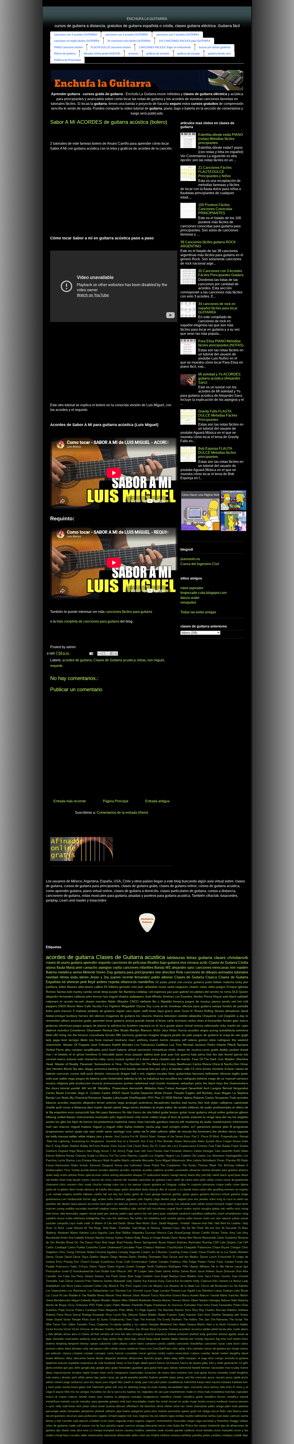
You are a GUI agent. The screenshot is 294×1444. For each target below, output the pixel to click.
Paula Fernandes (221, 1305)
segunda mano (125, 1420)
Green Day (104, 972)
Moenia (156, 1300)
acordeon (184, 1329)
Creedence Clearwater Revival (91, 1030)
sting (245, 1213)
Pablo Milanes (122, 1305)
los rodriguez (187, 1078)
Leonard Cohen (92, 1286)
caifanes (79, 996)
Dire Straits (121, 1030)
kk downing (131, 1387)
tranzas (63, 1136)
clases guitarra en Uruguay (159, 1184)
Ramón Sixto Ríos (186, 1310)
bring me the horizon (73, 1035)
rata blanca (234, 1411)
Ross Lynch (113, 1314)
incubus (77, 1372)
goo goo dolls (71, 1367)
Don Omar (241, 1064)
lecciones (93, 1203)
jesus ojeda (233, 1377)
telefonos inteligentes (87, 1218)
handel (196, 1367)
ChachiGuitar (175, 1247)
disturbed (135, 1189)
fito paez (102, 1112)
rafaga (206, 1411)
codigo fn (184, 1184)
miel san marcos (57, 1126)
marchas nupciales (236, 1391)
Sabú (181, 1314)
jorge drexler (161, 1199)
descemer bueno (84, 1358)
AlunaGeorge (183, 1232)
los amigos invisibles (89, 1391)
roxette (189, 1416)
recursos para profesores (82, 1416)
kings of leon (168, 1117)
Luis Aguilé (188, 1290)
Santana (242, 1044)
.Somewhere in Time (107, 1064)
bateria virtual (126, 1049)
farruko (110, 1035)
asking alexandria (121, 1175)
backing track (117, 1069)
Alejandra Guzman (144, 1232)
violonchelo (53, 1044)
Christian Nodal (84, 1252)
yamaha (197, 1435)
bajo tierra (124, 1338)
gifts (245, 1363)
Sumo (104, 1319)
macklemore (177, 1391)
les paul (119, 1203)
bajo (163, 962)
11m (217, 1228)
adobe (206, 1329)
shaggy (233, 1420)
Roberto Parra (54, 1314)
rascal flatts (218, 1411)
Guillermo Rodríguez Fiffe (171, 1266)
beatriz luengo (170, 1175)
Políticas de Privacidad (67, 60)
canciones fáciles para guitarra (128, 612)
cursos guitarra (193, 982)
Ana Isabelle (76, 1237)
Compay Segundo (129, 1252)
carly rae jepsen (92, 1348)
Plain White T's (128, 1310)
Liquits (137, 1286)
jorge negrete (178, 1199)
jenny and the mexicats (192, 1377)
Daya (85, 1256)
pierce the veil (143, 1213)
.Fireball (185, 1223)
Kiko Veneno (220, 1281)
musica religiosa (57, 1083)
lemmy (214, 1387)
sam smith (96, 1131)
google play (88, 1367)
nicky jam (241, 982)
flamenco (115, 1112)
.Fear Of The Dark (203, 1059)
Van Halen (179, 1324)
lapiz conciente (193, 1387)
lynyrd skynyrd (215, 1203)
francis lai (163, 1363)
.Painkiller (124, 1228)
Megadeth (128, 1006)
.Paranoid (85, 1064)
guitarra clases (212, 957)
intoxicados (136, 1372)
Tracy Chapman (98, 1324)
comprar (77, 1353)
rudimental (200, 1416)
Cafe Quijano (228, 1242)
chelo (172, 1049)
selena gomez (198, 1040)
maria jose (95, 1396)
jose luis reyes (93, 1382)
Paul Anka (203, 1305)
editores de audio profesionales (209, 1107)
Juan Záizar (65, 1281)
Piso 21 (160, 1097)
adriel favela (218, 1329)
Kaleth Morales (122, 1044)
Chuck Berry (141, 1146)
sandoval (184, 1213)
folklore (113, 986)
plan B (227, 1126)
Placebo (231, 1160)
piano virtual (184, 1025)
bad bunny (189, 1102)
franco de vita (142, 1112)
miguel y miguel (104, 1126)
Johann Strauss (94, 1276)
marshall (93, 1208)
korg (219, 1199)
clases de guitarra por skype (221, 1348)
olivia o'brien (164, 1406)
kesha (66, 1387)
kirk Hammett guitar (99, 1387)
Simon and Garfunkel (128, 1165)
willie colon (138, 1435)
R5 (238, 1160)
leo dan (218, 1054)
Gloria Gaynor (116, 1266)
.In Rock (58, 1228)
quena (185, 1411)
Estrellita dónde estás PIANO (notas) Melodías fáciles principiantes (220, 139)
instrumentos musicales (93, 1117)
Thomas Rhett (207, 1165)
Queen (243, 991)
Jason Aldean (205, 1271)
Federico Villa (178, 1261)
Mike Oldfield (130, 1300)
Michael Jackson (194, 1044)
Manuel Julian (131, 1295)
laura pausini (79, 1203)
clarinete (197, 1348)
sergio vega (194, 1420)
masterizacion (222, 1121)
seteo (137, 1131)
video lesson (194, 1218)
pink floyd (87, 982)
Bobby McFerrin (90, 1146)
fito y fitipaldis (162, 1001)
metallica (65, 972)
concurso (62, 1073)
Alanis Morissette (186, 1141)
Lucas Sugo (151, 1290)
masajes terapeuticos (145, 1396)
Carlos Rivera (202, 1064)
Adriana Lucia (88, 1232)
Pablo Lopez (104, 1305)
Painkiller (137, 1305)
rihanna (158, 1016)
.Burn (153, 1223)
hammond (185, 1367)
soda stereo (79, 977)
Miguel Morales (101, 1300)
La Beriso (235, 1281)
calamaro (52, 1001)
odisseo (120, 1406)
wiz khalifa (152, 1435)
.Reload (243, 1136)
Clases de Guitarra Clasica (195, 977)
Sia (75, 1069)
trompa (98, 1430)
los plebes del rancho (204, 991)
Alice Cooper (223, 1141)
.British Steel (147, 1136)
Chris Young (66, 1252)
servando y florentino (215, 1420)
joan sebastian (148, 986)
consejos (100, 1353)
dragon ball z (130, 1073)
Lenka (78, 1286)
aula (93, 1338)
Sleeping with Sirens (235, 1314)
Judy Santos (134, 1281)
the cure (106, 1218)
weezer (226, 1218)
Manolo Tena (113, 1295)
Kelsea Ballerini (55, 1155)
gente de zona (141, 1194)
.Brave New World (138, 1223)
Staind (58, 1319)
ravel (245, 1411)
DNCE (116, 1093)
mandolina (217, 1391)
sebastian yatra (191, 1083)
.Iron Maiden (226, 1059)
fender (227, 1020)
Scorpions (222, 1097)
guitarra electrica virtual (215, 1194)
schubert (94, 1420)
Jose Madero (188, 1276)
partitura (51, 986)
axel (225, 996)
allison (65, 1020)
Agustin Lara (106, 1232)
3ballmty (51, 1232)
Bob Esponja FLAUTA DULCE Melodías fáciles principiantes (217, 453)
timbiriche (214, 1425)
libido (84, 1040)
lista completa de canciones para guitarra (88, 621)
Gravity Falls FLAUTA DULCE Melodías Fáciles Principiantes (217, 415)
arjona (51, 967)
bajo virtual (138, 1338)
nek (223, 1208)
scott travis (108, 1420)
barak (157, 1338)
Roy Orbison (130, 1314)
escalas (162, 1073)
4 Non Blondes (164, 1141)
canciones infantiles (138, 967)
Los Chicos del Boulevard (211, 1286)
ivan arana (52, 1377)
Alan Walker (123, 1232)
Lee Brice (67, 1286)
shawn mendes (96, 1001)
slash (221, 1213)
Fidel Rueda (222, 1146)
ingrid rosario (91, 1372)
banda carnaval (137, 1069)
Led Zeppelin (227, 1016)
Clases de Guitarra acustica (114, 660)
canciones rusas (214, 1343)
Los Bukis (62, 1097)
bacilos (176, 1102)
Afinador (122, 1001)
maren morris (158, 1040)
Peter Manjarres (108, 1310)
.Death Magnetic (168, 1223)
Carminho (92, 1247)
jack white (78, 1377)
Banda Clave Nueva (174, 1237)
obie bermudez (69, 1213)
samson (235, 1416)
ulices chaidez (160, 1059)
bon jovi (154, 1069)
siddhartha (210, 1213)
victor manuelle (223, 1430)
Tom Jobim (68, 1324)
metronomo (240, 1121)
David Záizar (73, 1256)
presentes (174, 1411)
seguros (140, 1420)
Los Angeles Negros (161, 1155)
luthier (201, 1203)
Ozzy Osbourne (78, 1305)
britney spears (89, 1343)
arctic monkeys (171, 1006)
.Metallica (103, 1088)
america (243, 1170)
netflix (230, 1208)
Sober (49, 1319)
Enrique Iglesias (237, 986)
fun (121, 1194)
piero (156, 1213)
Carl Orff (242, 1242)
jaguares (131, 1199)
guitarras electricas (59, 1025)
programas (240, 1126)
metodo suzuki (69, 1401)
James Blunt (189, 1271)
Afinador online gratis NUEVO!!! (102, 53)
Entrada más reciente (69, 801)
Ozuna (140, 1006)
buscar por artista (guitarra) (215, 47)
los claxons (144, 1016)
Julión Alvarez (67, 986)
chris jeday (178, 1348)
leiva (206, 1387)
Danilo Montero (238, 1252)
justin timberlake (112, 1078)
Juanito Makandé (114, 1281)
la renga (208, 1117)
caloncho (105, 1343)
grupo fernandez (121, 1367)
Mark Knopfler (112, 1160)
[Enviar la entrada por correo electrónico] (91, 653)
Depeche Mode (151, 1093)
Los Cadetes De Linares (190, 1155)
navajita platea (210, 1208)
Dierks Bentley (138, 1256)
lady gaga (53, 1040)
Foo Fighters (111, 1006)
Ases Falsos (165, 1088)
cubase (195, 1353)
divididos (146, 1107)
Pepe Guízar (66, 1310)
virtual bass (62, 1435)
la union (238, 1199)
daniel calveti (112, 1107)
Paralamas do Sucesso (168, 1305)
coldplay (141, 991)
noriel (101, 1406)
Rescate (221, 1310)
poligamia (137, 1411)
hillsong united (56, 1117)
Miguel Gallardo (81, 1300)
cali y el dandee (172, 1069)
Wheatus (129, 1329)
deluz (69, 1358)
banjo (149, 1338)
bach (112, 1049)
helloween (212, 1073)
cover (236, 1184)
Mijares (116, 1300)
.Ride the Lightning (58, 1141)
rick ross (132, 1416)
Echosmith (224, 1256)
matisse (81, 1011)
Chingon (236, 1247)
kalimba (129, 1078)
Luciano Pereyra (170, 1290)
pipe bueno (123, 1411)
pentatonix (87, 1411)
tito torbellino (152, 1218)
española (73, 1363)
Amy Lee (235, 1232)
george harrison (162, 1194)
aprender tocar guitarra (108, 1020)
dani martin (95, 1107)
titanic (65, 1430)
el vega (202, 1358)
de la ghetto (60, 1189)
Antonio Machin (94, 1237)
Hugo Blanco (77, 1151)
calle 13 (189, 1069)
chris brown (203, 1069)
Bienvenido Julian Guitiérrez (219, 1237)
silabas (243, 1420)
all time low (118, 1334)
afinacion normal (199, 1170)
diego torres (130, 1107)
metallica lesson (214, 1396)
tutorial (65, 1088)
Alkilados (150, 1088)
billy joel (201, 1175)
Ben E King (53, 1146)
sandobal (172, 1213)
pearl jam (102, 1213)
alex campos (73, 1049)
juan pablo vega (64, 1078)
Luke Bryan (241, 1290)
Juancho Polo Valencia (88, 1281)
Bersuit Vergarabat (235, 1088)
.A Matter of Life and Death (108, 1223)
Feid (211, 1146)
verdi (161, 1430)
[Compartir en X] (107, 653)
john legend (118, 1117)
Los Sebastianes (98, 1290)
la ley (138, 1078)
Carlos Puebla (76, 1247)
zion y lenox (104, 1136)
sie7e (145, 1131)
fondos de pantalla (235, 1006)
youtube (51, 1223)
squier (120, 1425)
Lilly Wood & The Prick (117, 1286)
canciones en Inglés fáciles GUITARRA (76, 40)
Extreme (202, 1146)
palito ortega (216, 1406)
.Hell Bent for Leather (227, 1223)
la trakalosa (151, 1078)
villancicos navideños (137, 982)
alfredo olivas (62, 1334)
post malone (159, 1411)
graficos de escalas (188, 53)
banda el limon (156, 1020)
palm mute (231, 1406)
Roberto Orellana (237, 1310)
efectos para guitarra (196, 1006)
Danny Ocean (54, 1256)
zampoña (62, 1223)
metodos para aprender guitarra (99, 1401)
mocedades (139, 1401)
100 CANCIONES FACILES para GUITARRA (184, 40)
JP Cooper (140, 1271)
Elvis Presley (64, 1261)
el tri (72, 1054)
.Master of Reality (66, 1064)
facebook (110, 1363)
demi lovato (76, 1189)
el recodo (66, 1001)
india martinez (116, 1199)
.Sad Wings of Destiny (145, 1228)
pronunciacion (113, 1083)
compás (88, 1353)
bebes (174, 1338)
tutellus (139, 1430)
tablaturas (176, 957)
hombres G (93, 1054)
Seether (216, 1314)
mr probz (183, 1401)
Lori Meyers (155, 1286)
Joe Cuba (63, 1276)
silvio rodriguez (219, 1040)
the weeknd (240, 1040)
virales (50, 1435)
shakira (123, 996)
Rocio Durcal (73, 1314)
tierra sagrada (238, 1131)
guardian (137, 1367)
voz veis (215, 1218)
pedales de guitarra (101, 1011)
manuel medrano (115, 1040)
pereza (216, 1126)
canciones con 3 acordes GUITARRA (75, 34)
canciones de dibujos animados (208, 972)
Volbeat (240, 1165)
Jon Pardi (111, 1276)
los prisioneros (103, 1121)
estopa (216, 1006)
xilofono (165, 1435)
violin (206, 1218)
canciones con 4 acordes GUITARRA (126, 34)
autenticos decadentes (154, 1102)
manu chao (136, 1121)
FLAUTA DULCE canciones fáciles (111, 47)
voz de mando (180, 1059)
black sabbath (238, 996)
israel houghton (238, 1372)
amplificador (92, 1049)
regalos (102, 1416)
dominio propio (153, 1358)
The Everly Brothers (169, 1319)
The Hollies (190, 1319)
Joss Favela (154, 1151)
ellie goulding (215, 1189)
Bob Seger (109, 1242)
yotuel (244, 1218)
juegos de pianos (94, 1025)
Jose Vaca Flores (208, 1276)
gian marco (240, 1020)
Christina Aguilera (106, 1252)
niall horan (68, 1406)
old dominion (148, 1406)
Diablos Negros (99, 1256)
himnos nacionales (212, 1367)
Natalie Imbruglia (209, 1300)
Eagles (190, 1093)
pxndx (226, 1001)
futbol (156, 1112)
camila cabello (166, 1343)
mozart (173, 1401)
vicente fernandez (136, 977)
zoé (179, 982)
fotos (171, 1073)
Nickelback (209, 1160)
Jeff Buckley (204, 1093)
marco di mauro (56, 1396)
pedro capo (126, 1213)
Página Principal (115, 801)
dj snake (158, 1107)
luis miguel (155, 660)
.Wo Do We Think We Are (197, 1228)
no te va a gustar (163, 1025)
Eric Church (81, 1261)
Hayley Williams (200, 1266)
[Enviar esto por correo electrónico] (99, 653)
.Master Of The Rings (87, 1228)
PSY (150, 1097)
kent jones (55, 1387)
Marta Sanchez (229, 1295)
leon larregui (70, 1040)
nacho (196, 1208)
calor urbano (119, 1343)
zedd (87, 1223)
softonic (162, 1131)
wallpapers (136, 996)
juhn (156, 1382)
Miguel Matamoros (174, 1160)
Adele (112, 1001)
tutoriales (241, 972)
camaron (150, 1343)
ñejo (245, 1435)
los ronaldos (150, 1203)
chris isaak (84, 1184)
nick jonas (82, 1406)
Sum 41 (95, 1319)
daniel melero (220, 1353)
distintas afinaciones (130, 1358)
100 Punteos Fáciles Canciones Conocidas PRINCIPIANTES (215, 209)
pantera (243, 1406)
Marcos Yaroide (209, 1295)
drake (167, 1358)
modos (187, 1208)
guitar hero (156, 1367)
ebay (175, 1358)
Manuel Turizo (149, 1295)
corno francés (115, 1353)
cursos (74, 1073)
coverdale (131, 1353)
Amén (64, 1237)
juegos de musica (197, 1001)
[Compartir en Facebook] (112, 653)
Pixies (221, 1160)
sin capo (242, 1025)
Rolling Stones (214, 1011)
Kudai (90, 1155)
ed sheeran (70, 982)
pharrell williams (105, 1411)
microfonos (159, 1208)
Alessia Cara (165, 1232)
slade (72, 1425)
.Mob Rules (109, 1228)
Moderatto (145, 1300)
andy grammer (209, 1334)
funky (127, 1194)
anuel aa (243, 1334)
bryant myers (81, 1179)
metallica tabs (127, 1208)
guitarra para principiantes (134, 972)
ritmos (64, 977)
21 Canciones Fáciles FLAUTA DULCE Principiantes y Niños (215, 172)
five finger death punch (141, 1363)
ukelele (183, 1016)
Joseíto (225, 1276)
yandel (75, 1088)
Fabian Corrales (159, 1261)
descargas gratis (118, 1189)
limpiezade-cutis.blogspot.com (203, 593)
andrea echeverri (178, 1334)
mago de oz (216, 1078)
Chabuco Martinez (154, 1247)
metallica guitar (193, 1396)
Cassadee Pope (132, 1247)
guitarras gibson (237, 1112)
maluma (228, 982)
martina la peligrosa (117, 1396)
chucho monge (102, 1184)
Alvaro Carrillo (201, 1232)
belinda (183, 1338)
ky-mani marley (157, 1387)
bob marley (74, 991)
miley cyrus (106, 1059)
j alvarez (65, 1377)
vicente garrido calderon (180, 1430)
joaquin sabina (143, 1054)
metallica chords (170, 1396)
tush (163, 1218)
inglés (236, 1073)
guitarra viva (176, 962)
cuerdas (205, 1353)
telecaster (151, 1425)
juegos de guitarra (205, 1035)
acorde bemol (88, 1170)
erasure (62, 1363)
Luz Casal (52, 1295)
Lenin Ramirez (129, 1155)
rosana (119, 1059)
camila (87, 991)
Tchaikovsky (117, 1319)
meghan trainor (108, 1208)
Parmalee (190, 1305)
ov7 (193, 1126)
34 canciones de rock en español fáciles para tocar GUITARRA (217, 308)
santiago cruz (122, 1131)
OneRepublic (138, 1097)
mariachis (91, 1059)
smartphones (233, 1213)
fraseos (174, 1363)
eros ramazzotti (78, 1112)
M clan (63, 1295)
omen (189, 1406)
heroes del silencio (91, 1016)
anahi (49, 1175)
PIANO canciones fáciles (68, 47)
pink (72, 1083)
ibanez (71, 1117)
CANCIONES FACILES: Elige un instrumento (165, 47)
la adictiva (114, 1025)
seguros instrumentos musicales (165, 1420)
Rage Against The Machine (156, 1310)
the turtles (136, 1218)
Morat (68, 1069)
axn (99, 1338)
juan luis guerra (179, 1054)
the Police (187, 1425)
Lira (144, 1286)
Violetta (109, 1329)
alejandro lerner (94, 1102)
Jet (114, 1151)
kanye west (204, 1382)
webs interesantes (92, 1435)
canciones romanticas (152, 1049)
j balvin (194, 986)
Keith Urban (241, 1151)
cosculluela (96, 1035)
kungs (143, 1387)
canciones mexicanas (212, 967)
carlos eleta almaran (69, 1348)
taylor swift (140, 1011)
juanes (115, 977)
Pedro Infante (216, 1044)
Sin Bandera (127, 991)
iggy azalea (99, 1199)
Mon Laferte (194, 1160)
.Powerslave (119, 1088)
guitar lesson (170, 1112)
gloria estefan (54, 1367)
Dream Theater (173, 1093)
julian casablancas (171, 1382)
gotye (186, 1194)
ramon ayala (73, 1131)
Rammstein (62, 1165)
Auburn (129, 1237)
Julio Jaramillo (224, 1151)
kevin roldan (150, 1117)
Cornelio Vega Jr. (77, 1093)
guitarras (141, 1035)
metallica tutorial (237, 1396)
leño (222, 1387)
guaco (194, 1194)
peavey (114, 1213)
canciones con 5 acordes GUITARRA (177, 34)
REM (169, 1097)
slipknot (51, 1030)
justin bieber (213, 982)
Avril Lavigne (212, 1088)
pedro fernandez (70, 1411)
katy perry (198, 1054)
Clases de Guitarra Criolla (228, 962)
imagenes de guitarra (120, 1016)
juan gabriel (181, 991)
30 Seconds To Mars (234, 1228)
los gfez (61, 1121)
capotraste (241, 1102)
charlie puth (54, 1107)
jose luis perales (198, 1199)
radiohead (141, 1083)
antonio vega (115, 1102)
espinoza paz (163, 991)
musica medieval (216, 1401)
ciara (115, 1184)
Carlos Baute (55, 1093)
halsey (174, 1367)
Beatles (153, 962)
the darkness (121, 1218)
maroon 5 (68, 1011)
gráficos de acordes (157, 53)
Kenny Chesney (76, 1155)
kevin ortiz (134, 1117)
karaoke (226, 1382)
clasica (66, 1353)
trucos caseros (124, 1430)
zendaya (227, 1435)
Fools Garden (225, 1261)
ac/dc (204, 962)
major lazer (241, 1203)
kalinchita (190, 1382)
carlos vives (196, 1020)
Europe (95, 1261)
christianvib (237, 957)
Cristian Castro (100, 1093)
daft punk (86, 1073)
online (185, 1126)
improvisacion (62, 1372)
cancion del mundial (125, 1179)
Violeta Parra (55, 1049)
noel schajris (171, 1126)
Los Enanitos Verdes (189, 996)
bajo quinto (110, 1338)
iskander (222, 1372)
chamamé (52, 1184)
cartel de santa (182, 1179)
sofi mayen (83, 1425)
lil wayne (58, 1391)
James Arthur (171, 1271)
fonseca (178, 1001)
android (193, 1334)
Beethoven (184, 1064)
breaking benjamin (67, 1343)
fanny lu (121, 1363)
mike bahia (124, 1126)
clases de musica (189, 1049)
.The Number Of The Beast (141, 1064)
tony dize (76, 1430)
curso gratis (210, 1049)
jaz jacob (121, 1377)
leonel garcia (233, 1054)
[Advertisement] (111, 195)
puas (163, 1213)
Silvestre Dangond (101, 1165)
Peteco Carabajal (86, 1310)
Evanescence (187, 1146)
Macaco (97, 1160)
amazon (149, 1334)
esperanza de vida (91, 1363)
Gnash (130, 1266)
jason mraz (123, 1054)
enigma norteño (72, 1194)
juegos (77, 1025)
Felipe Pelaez (197, 1261)
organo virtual (87, 1213)
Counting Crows (179, 1252)
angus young (209, 1030)
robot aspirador (191, 588)
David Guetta (130, 1093)
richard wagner (117, 1416)
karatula (237, 1382)
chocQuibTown (162, 1348)
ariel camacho (86, 967)
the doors (52, 1088)
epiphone (51, 1363)
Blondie (60, 1242)
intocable (108, 1054)
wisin (177, 1011)
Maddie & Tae (77, 1295)
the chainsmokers (236, 1083)
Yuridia (75, 1170)
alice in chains (80, 1334)
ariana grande (135, 1020)
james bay (92, 1377)
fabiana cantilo (92, 1194)
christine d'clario (223, 1069)
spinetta (111, 1425)
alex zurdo (233, 1329)
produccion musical (89, 1083)
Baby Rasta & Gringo (147, 1237)
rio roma (225, 991)
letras (141, 660)
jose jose (160, 1054)
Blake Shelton (70, 1146)
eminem (229, 1189)
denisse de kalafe (96, 1189)
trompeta (108, 1430)
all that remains (100, 1334)
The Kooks (189, 1165)
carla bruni (232, 1343)
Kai (145, 1281)
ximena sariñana (181, 1435)
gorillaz (177, 1194)
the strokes (220, 1131)
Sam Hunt (203, 1314)
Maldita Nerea (95, 1295)
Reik (179, 972)
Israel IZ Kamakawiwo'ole (78, 1271)
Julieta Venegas (203, 1151)
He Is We (217, 1266)
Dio (152, 1146)
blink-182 (52, 1035)
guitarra (76, 962)
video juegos (217, 986)
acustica (196, 1329)
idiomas (225, 1073)
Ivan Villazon (118, 1271)
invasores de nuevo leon (160, 1372)
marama (144, 1025)
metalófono (53, 1401)
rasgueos (181, 986)
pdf (184, 1040)
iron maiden (239, 967)
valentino (150, 1430)
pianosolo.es (190, 559)
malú (207, 1391)
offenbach (132, 1406)
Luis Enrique (83, 1160)
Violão (119, 1329)
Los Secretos (118, 1290)
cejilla (117, 967)
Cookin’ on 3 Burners (154, 1252)
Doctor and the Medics (184, 1256)
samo (108, 1131)
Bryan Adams (167, 1242)
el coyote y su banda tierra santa (185, 1189)
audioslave (153, 1175)
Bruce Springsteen (146, 1242)
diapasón (110, 1358)
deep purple (109, 991)
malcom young (55, 1208)
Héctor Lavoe (233, 1266)
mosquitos (188, 602)
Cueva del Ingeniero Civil (199, 564)
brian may (66, 1179)
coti (150, 991)
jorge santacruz (73, 1382)
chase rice (145, 1348)
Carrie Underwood (110, 1247)
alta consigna (134, 1334)
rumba (212, 1416)
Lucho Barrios (66, 1160)
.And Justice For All (126, 1136)
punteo (128, 1083)
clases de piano (58, 962)
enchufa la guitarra (236, 1358)
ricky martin (228, 1025)
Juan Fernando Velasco (178, 1151)
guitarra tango (239, 1194)
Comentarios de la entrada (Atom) (122, 812)
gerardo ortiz (128, 986)
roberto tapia (167, 1416)
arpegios (105, 967)
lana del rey (223, 1117)
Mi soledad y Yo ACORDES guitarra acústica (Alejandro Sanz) (219, 378)
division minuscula (106, 1073)
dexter (100, 1358)
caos (169, 1179)
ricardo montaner (167, 1083)
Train (232, 1097)
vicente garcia (176, 1218)
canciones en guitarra (151, 1179)
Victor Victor (71, 1329)
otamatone (200, 1406)
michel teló (144, 1208)
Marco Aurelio (190, 1295)
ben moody (196, 1338)
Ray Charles (207, 1310)
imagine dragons (159, 1035)
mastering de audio (198, 1121)
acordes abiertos (108, 1170)
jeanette (133, 1377)
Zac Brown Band (146, 1329)
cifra (189, 1348)
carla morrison (177, 1020)
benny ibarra (187, 1175)
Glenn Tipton (97, 1266)
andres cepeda (107, 982)
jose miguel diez (113, 1382)
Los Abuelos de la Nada (179, 1286)
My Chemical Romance (86, 1097)
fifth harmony (125, 1035)
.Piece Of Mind (209, 1136)
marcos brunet (77, 1396)
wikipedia (195, 1016)
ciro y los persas (130, 1184)
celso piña (199, 1179)
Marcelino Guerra (170, 1295)
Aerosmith (136, 1088)
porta (147, 1411)
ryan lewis (223, 1416)
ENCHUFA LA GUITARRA (147, 19)
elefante (145, 1001)
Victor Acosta (54, 1329)
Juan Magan (222, 1093)
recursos (133, 53)
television (170, 1016)
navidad (52, 977)
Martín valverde (131, 1160)
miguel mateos (81, 1126)
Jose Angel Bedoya (166, 1276)
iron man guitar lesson (202, 1372)
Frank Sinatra (239, 1146)
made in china (194, 1391)
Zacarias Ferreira (167, 1329)
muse (162, 986)
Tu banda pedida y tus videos (129, 1324)
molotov (138, 1126)
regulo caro (124, 1011)
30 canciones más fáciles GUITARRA (129, 40)
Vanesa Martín (196, 1324)
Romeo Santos (56, 991)
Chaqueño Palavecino (197, 1247)
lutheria (202, 1078)
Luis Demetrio (205, 1290)
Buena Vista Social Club (116, 1146)
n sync (50, 1406)
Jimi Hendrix (54, 1069)
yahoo (236, 1218)
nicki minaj (241, 1208)
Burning (207, 1242)
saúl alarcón (80, 1420)
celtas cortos (214, 1179)
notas (203, 986)
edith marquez (188, 1358)
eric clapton (148, 1073)
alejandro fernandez (59, 996)
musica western (238, 1401)
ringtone (144, 1416)
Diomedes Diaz (158, 1256)
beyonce (209, 1338)
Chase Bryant (221, 1247)
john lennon (94, 996)
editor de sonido (176, 1107)
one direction (165, 972)
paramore (203, 1126)
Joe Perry (77, 1276)
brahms (50, 1343)
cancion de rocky (101, 1179)
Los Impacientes (56, 1290)
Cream (193, 1252)
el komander (213, 1020)
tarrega (140, 1425)
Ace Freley (168, 1064)
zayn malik (76, 1223)
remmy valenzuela (206, 1025)
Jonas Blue (126, 1276)
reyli (152, 1083)
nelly (58, 1406)
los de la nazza (112, 1391)
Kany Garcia (166, 1281)
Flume (211, 1261)
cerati (96, 991)
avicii (104, 1049)
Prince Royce (213, 996)
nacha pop (153, 1126)
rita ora (154, 1416)
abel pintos (85, 986)
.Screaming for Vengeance (87, 1141)
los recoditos (168, 1078)
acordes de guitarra (77, 660)
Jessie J (106, 1151)
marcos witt (176, 1121)
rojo (85, 1131)
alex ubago (85, 1069)
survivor (130, 1425)
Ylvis (67, 1170)
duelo (145, 1189)
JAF (129, 1271)
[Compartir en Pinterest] (116, 653)
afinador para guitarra (224, 1170)
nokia (93, 1406)
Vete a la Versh (216, 1324)
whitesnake (124, 1435)
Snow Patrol (151, 1165)
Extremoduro (139, 1261)
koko (213, 1199)
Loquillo (143, 1155)
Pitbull (231, 1044)
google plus (103, 1367)
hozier (87, 1199)
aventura (242, 1030)
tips (58, 1430)
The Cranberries (170, 1165)
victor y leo (241, 1430)
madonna (120, 1121)
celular (114, 1348)
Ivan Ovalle (102, 1271)
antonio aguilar (227, 1334)
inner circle (107, 1372)
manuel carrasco (236, 1078)
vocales (75, 1435)
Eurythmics (108, 1261)
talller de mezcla (180, 1131)
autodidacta (227, 1030)
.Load (68, 1228)
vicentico (63, 1030)
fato (92, 1112)
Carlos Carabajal (56, 1247)
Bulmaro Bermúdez (189, 1242)
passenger (52, 1411)
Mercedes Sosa (152, 1160)
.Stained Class (170, 1228)
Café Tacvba (93, 1006)
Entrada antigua (157, 801)
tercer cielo (165, 1425)
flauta (61, 967)
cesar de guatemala (235, 1179)
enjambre (60, 1112)
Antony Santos (114, 1237)
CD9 (215, 1242)
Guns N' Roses (192, 1011)
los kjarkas (129, 1391)
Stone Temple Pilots (76, 1319)
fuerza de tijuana (190, 1363)
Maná (70, 967)
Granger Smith (145, 1266)
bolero (237, 1338)
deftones (59, 1358)
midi (122, 1401)
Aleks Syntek (206, 1141)
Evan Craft (123, 1261)
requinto (56, 666)
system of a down (137, 1059)
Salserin (191, 1314)
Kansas (152, 1281)
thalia (176, 1425)
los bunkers (130, 1025)
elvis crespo (215, 1358)
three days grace (161, 1011)
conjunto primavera (203, 1184)
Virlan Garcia (178, 1030)
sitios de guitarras (57, 1425)
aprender (90, 962)
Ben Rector (194, 1237)
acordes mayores (69, 1102)
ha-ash (79, 1001)
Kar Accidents (183, 1281)
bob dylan (211, 1102)
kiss (209, 1054)
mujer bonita (197, 1401)
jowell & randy (132, 1382)
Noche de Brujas (56, 1305)
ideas (49, 1372)
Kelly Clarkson (202, 1281)
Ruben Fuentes (167, 1314)
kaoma (216, 1382)
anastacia (161, 1334)
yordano (216, 1435)
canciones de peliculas (129, 962)
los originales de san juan (153, 1391)
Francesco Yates (66, 1266)
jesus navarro (216, 1377)
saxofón (67, 1420)
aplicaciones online (97, 1175)
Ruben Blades (148, 1314)
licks (229, 1387)
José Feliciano (101, 1044)
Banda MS (162, 967)
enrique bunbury (66, 1016)
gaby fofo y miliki (212, 1363)
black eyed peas (230, 1175)
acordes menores (130, 1170)
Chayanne (209, 1016)
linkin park (53, 1011)
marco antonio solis (70, 1059)
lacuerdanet (175, 1387)
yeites (206, 1435)
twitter (73, 1136)
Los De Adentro (238, 1286)
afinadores (232, 1011)
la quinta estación (190, 1117)
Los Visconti (135, 1290)
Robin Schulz (79, 1165)
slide (153, 1131)
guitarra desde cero (219, 53)
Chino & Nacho (222, 1064)
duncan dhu (156, 1189)
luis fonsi (95, 1040)
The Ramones (219, 1319)
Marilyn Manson (141, 1030)
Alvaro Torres (219, 1232)
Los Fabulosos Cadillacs (151, 1044)
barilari (166, 1338)
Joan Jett (140, 1151)
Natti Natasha (239, 1300)
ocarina (110, 1406)
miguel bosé (174, 1208)
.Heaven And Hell (202, 1223)
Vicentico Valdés (237, 1324)
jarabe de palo (182, 1035)
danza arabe (190, 598)
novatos (175, 1040)
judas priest (168, 982)
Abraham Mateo (68, 1232)
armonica (100, 1069)
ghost (80, 1054)
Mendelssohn (62, 1300)
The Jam (204, 1319)
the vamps (200, 1425)
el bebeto (61, 1054)
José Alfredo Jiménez (159, 996)
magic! (229, 1203)
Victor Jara (160, 1030)
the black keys (213, 1083)
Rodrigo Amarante (93, 1314)
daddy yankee (229, 1049)
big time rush (224, 1338)
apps (49, 1338)
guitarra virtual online (210, 1112)
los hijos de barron (80, 1121)
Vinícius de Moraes (92, 1329)
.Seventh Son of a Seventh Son (125, 1141)
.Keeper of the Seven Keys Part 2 (177, 1136)
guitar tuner (187, 1112)
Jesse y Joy (99, 977)
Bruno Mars (75, 1006)
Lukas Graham (223, 1290)
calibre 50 (101, 986)
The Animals (148, 1319)
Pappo (148, 1305)
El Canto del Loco (166, 1146)
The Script (235, 1319)
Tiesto (56, 1324)
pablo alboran (162, 977)
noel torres (52, 1213)
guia (146, 1367)
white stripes (86, 1136)
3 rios (150, 1141)
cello (106, 1348)
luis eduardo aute (186, 1203)
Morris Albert (190, 1300)
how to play (232, 1367)
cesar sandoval (128, 1348)
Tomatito (82, 1324)
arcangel (131, 1102)
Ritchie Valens (182, 1097)
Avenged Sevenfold (188, 1088)
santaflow (197, 1213)
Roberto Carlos (203, 1097)
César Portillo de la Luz (213, 1252)
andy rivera (60, 1175)
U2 (157, 982)
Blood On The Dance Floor (83, 1242)
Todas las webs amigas (198, 612)
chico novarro (67, 1184)
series (77, 972)
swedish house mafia (59, 1218)
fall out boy (110, 1194)
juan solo (147, 1382)
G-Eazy (83, 1266)
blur (200, 1102)
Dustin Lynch (208, 1256)
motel (164, 1401)
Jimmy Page (125, 1151)
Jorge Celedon (143, 1276)
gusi (166, 1367)
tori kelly (51, 1136)
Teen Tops (132, 1319)
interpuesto (121, 1372)
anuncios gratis (81, 1020)
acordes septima (152, 1170)
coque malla (223, 1184)
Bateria (51, 972)
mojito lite (154, 1401)
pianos (216, 1001)
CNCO (134, 1001)
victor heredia (204, 1430)
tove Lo (88, 1430)
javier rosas (107, 1377)
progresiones (55, 1131)
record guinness (56, 1416)
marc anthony (138, 1040)
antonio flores (76, 1175)
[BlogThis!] (103, 653)
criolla (161, 1353)
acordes (193, 1030)
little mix (69, 1391)
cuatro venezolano (177, 1353)
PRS (92, 1305)
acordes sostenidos (176, 1170)
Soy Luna (152, 1006)
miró (128, 1401)
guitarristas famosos (190, 1073)
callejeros (226, 1102)
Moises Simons (171, 1300)
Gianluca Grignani (57, 1151)
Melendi (89, 972)
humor (244, 1367)
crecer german (147, 1353)
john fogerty (145, 1199)
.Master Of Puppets (76, 1044)
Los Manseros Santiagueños (225, 1155)
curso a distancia (74, 1107)
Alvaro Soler (240, 1141)
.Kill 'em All (88, 1088)
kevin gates (78, 1387)
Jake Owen (155, 1271)
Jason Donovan (225, 1271)
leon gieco (106, 1203)
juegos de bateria (88, 1078)
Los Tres (175, 1044)
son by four (98, 1425)
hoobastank (75, 1199)
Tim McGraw (226, 1165)
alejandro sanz (183, 967)
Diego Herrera (119, 1256)
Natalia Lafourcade (115, 1097)
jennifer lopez (167, 1377)
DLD (235, 991)
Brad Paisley (125, 1242)
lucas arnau (166, 1203)
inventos (182, 1372)
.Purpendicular (229, 1136)
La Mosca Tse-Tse (107, 1155)
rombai (179, 1416)
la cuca (227, 1199)
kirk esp (118, 1387)
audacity (85, 1338)
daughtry (235, 1353)
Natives (225, 1300)
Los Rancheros (77, 1290)
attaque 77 (139, 1175)
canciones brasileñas (189, 1343)
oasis (170, 986)
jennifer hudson (148, 1377)
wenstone (110, 1435)
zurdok (237, 1435)
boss (245, 1338)
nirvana (193, 962)
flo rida (127, 1112)
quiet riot (195, 1411)
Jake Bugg (93, 1151)
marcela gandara (156, 1121)
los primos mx (133, 1203)
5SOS (62, 1006)
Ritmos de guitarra (65, 53)
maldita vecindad (76, 1208)
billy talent (213, 1175)
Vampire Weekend (160, 1324)
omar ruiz (179, 1406)
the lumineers (202, 1131)
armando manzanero (66, 1338)
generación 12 (233, 1363)
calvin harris (136, 1343)
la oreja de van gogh (234, 1035)
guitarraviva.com (56, 1199)
